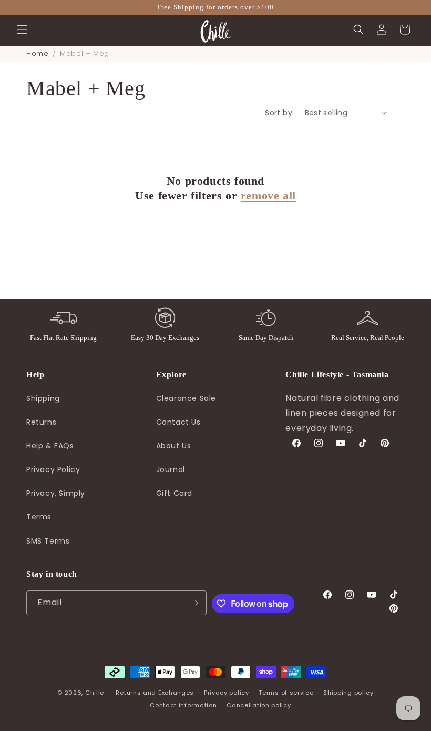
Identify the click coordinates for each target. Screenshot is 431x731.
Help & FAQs (50, 445)
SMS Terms (47, 541)
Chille (94, 692)
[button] (22, 29)
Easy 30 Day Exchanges (165, 338)
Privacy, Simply (55, 493)
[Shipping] (63, 317)
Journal (170, 469)
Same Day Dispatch (266, 338)
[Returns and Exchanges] (165, 317)
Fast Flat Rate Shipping (63, 338)
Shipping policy (348, 692)
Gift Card (174, 493)
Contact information (183, 705)
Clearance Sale (186, 398)
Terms (39, 517)
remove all (268, 195)
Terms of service (286, 692)
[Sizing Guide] (367, 317)
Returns (41, 422)
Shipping (43, 398)
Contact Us (178, 422)
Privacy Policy (53, 469)
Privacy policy (226, 692)
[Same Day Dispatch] (265, 317)
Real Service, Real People (367, 338)
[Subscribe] (194, 602)
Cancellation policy (259, 705)
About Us (173, 445)
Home (37, 53)
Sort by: (279, 112)
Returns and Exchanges (155, 692)
